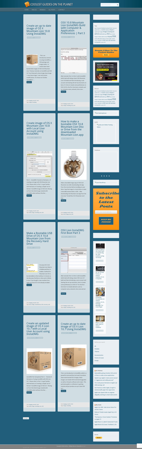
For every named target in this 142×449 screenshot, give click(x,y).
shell (107, 40)
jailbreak (102, 34)
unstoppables (98, 42)
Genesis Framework (35, 447)
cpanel (96, 30)
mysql (109, 36)
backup (103, 28)
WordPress (41, 447)
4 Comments (73, 236)
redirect (113, 38)
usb (49, 304)
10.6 (97, 28)
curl (100, 29)
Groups (97, 360)
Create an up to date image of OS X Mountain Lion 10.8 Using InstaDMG (39, 29)
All (95, 346)
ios (113, 32)
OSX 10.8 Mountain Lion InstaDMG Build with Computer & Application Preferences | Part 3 (73, 28)
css (98, 30)
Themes (97, 351)
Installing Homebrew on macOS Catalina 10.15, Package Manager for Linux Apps (100, 302)
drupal (111, 30)
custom (103, 30)
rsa (102, 40)
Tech (38, 100)
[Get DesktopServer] (106, 113)
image (30, 102)
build (30, 212)
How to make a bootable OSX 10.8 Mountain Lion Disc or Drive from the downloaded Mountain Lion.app (72, 128)
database (107, 29)
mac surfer (98, 404)
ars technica (99, 370)
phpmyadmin (102, 38)
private (107, 38)
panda (96, 38)
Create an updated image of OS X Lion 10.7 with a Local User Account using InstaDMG (38, 329)
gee (30, 447)
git (98, 31)
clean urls (115, 28)
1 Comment (72, 37)
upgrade (102, 42)
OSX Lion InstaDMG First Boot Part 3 (72, 231)
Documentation (99, 355)
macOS (34, 100)
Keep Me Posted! (106, 221)
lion (72, 105)
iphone (97, 34)
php (98, 38)
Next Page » (26, 418)
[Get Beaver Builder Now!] (106, 71)
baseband (107, 28)
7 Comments (74, 333)
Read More (29, 82)
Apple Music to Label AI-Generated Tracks (106, 422)
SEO (104, 40)
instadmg (34, 102)
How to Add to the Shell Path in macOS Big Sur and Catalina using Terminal (100, 253)
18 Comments (38, 37)
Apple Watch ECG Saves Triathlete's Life (105, 424)
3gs (95, 28)
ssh (109, 40)
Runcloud (83, 446)
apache (99, 28)
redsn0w (96, 40)
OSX (74, 105)
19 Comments (37, 247)
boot (64, 214)
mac (111, 34)
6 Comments (71, 138)
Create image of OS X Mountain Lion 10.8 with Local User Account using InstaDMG (39, 128)
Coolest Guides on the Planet (26, 6)
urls (104, 42)
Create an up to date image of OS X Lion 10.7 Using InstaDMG (73, 326)
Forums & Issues (99, 358)
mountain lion (38, 304)
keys (105, 34)
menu (106, 36)
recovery (46, 304)
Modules (97, 349)
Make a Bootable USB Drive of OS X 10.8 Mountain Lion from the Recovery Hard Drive (39, 238)
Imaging (30, 100)
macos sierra (101, 36)
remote (99, 40)
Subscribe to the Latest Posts (107, 199)
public (110, 38)
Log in (45, 447)
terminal (113, 40)
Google (101, 31)
